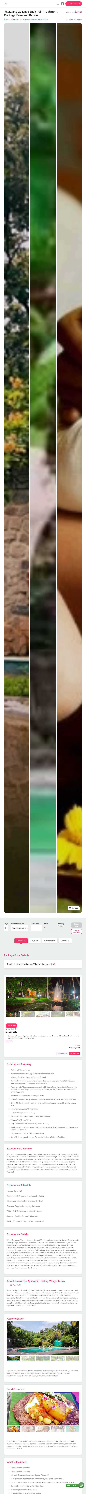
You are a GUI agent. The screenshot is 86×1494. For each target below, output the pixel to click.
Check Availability (77, 931)
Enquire (79, 19)
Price (46, 924)
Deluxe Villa (11, 1032)
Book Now (76, 925)
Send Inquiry (74, 1053)
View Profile (17, 1285)
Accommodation (17, 924)
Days (6, 924)
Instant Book (62, 1053)
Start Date (35, 924)
